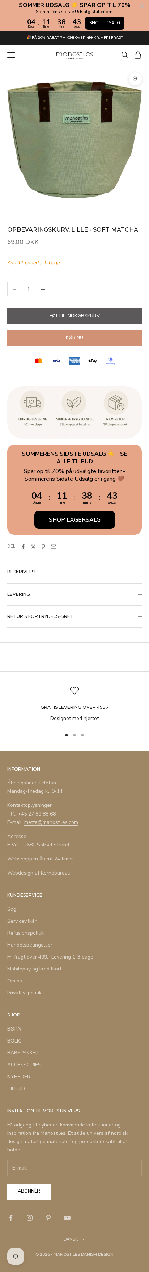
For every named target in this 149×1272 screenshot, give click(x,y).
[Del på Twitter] (33, 546)
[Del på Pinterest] (43, 546)
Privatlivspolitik (24, 992)
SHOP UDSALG (104, 23)
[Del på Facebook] (23, 546)
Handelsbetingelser (29, 945)
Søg (11, 909)
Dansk (71, 1239)
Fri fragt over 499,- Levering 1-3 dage (50, 956)
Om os (14, 980)
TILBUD (16, 1088)
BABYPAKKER (23, 1052)
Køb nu (74, 337)
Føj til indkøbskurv (75, 316)
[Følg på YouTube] (67, 1217)
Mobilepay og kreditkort (34, 968)
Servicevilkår (22, 921)
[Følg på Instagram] (29, 1217)
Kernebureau (56, 872)
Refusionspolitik (25, 933)
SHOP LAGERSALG (75, 520)
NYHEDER (18, 1076)
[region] (74, 704)
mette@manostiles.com (51, 822)
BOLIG (14, 1040)
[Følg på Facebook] (10, 1217)
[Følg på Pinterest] (48, 1217)
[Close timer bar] (142, 6)
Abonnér (29, 1191)
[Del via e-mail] (53, 546)
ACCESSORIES (24, 1064)
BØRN (14, 1028)
